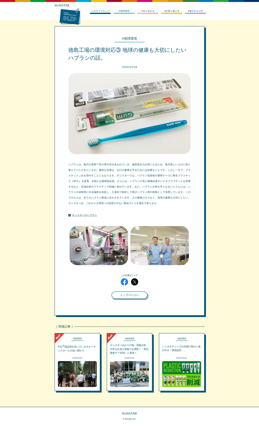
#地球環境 (124, 11)
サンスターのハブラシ (84, 215)
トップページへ (129, 295)
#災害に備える (172, 11)
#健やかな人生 (195, 11)
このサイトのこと (100, 11)
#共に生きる (148, 11)
